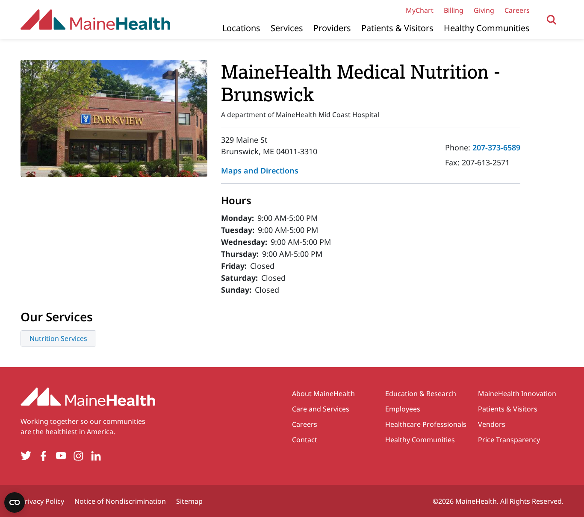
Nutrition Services (58, 338)
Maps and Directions (259, 170)
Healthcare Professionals (425, 424)
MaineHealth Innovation (517, 393)
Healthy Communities (487, 28)
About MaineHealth (323, 393)
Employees (402, 409)
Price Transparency (509, 439)
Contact (304, 439)
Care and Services (320, 409)
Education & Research (420, 393)
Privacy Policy (42, 501)
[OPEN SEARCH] (551, 20)
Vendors (491, 424)
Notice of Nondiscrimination (120, 501)
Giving (484, 10)
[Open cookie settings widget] (14, 502)
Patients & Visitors (397, 28)
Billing (453, 10)
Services (287, 28)
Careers (517, 10)
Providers (332, 28)
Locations (241, 28)
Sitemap (189, 501)
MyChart (420, 10)
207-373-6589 (496, 147)
